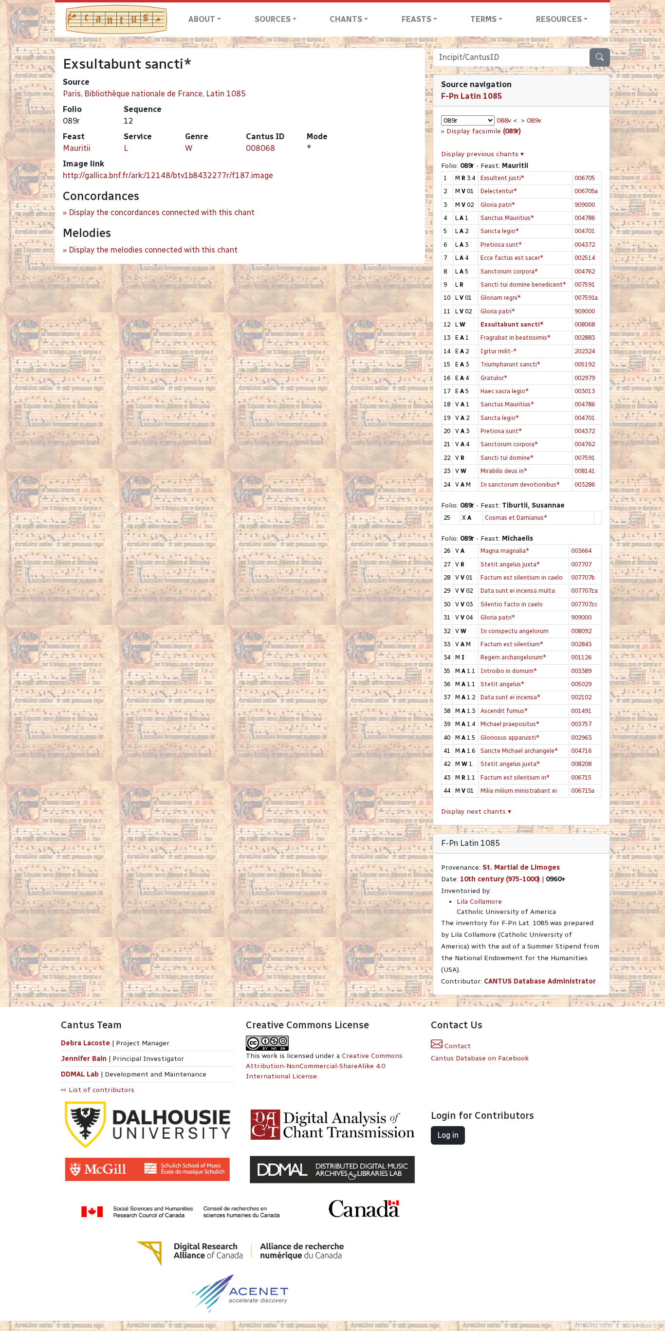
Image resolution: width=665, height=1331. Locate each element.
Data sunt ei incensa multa (517, 590)
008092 (581, 631)
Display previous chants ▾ (482, 154)
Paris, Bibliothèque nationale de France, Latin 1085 (154, 93)
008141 (584, 470)
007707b (583, 577)
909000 (584, 204)
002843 (581, 644)
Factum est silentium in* (515, 777)
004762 (584, 271)
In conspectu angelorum (514, 631)
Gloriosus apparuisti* (509, 737)
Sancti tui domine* (507, 457)
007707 (581, 564)
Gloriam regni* (500, 297)
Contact (457, 1046)
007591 (584, 284)
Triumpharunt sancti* (510, 364)
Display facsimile (483, 131)
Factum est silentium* (511, 644)
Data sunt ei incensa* (510, 697)
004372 (584, 244)
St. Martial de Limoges (521, 867)
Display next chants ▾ (476, 811)
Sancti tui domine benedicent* (523, 284)
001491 (581, 710)
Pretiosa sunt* (501, 244)
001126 (581, 657)
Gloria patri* (497, 204)
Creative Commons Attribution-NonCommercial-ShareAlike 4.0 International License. (324, 1066)
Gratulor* (493, 378)
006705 (584, 178)
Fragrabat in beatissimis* (515, 337)
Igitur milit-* (498, 351)
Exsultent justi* (502, 178)
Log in (448, 1135)
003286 (584, 484)
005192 (584, 364)
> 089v (531, 120)
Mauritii (77, 148)
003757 (581, 724)
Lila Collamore (479, 901)
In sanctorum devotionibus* (520, 484)
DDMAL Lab (80, 1074)
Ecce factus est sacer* (511, 257)
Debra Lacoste (85, 1043)
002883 (584, 337)
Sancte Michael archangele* (519, 750)
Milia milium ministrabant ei (518, 790)
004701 (584, 231)
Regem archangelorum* (513, 657)
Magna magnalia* (504, 550)
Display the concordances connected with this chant (162, 212)
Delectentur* (498, 191)
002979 (584, 378)
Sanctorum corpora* (509, 271)
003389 (581, 671)
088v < (507, 120)
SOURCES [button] (273, 19)
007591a (586, 297)
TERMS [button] (483, 19)
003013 (584, 391)
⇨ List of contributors (97, 1090)
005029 (581, 684)
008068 (260, 148)
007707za (584, 590)
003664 (581, 550)
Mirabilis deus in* (503, 470)
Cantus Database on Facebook (480, 1058)
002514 (584, 257)
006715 (581, 777)
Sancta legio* (499, 231)
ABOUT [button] (201, 19)
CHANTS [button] (346, 19)
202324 (584, 351)
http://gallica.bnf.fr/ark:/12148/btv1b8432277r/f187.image (168, 175)
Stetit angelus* (502, 684)
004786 (584, 217)
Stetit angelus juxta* (510, 564)
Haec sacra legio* (504, 391)
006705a (586, 191)
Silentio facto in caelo (511, 604)
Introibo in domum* (508, 671)
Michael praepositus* (509, 724)
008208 (581, 763)
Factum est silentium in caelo (521, 577)
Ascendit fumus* (504, 710)
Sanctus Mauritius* (507, 217)
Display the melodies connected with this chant (153, 250)
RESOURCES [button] (559, 19)
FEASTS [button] (416, 19)
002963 (581, 737)
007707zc (584, 604)
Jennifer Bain (85, 1059)
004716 (581, 750)
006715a (582, 790)
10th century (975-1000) (500, 879)
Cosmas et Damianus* (516, 517)
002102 (581, 697)
